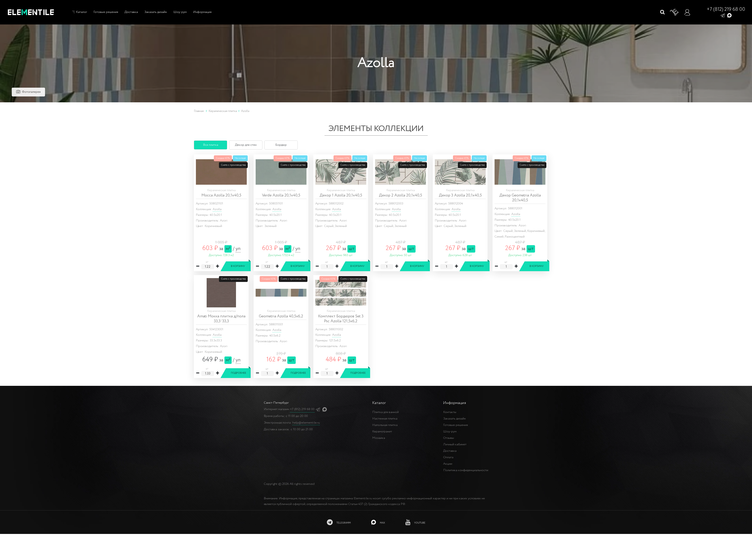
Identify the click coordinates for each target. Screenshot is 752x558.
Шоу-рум (180, 12)
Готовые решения (105, 12)
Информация (202, 12)
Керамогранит (382, 431)
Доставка (131, 12)
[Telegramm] (722, 15)
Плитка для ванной (385, 412)
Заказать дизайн (155, 12)
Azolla (217, 209)
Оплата (448, 457)
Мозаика (378, 438)
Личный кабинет (454, 444)
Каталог (81, 12)
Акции (447, 464)
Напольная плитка (385, 425)
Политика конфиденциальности (465, 470)
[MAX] (729, 15)
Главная (199, 111)
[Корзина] (674, 12)
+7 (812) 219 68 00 (726, 9)
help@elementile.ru (306, 422)
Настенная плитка (384, 418)
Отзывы (448, 438)
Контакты (449, 412)
